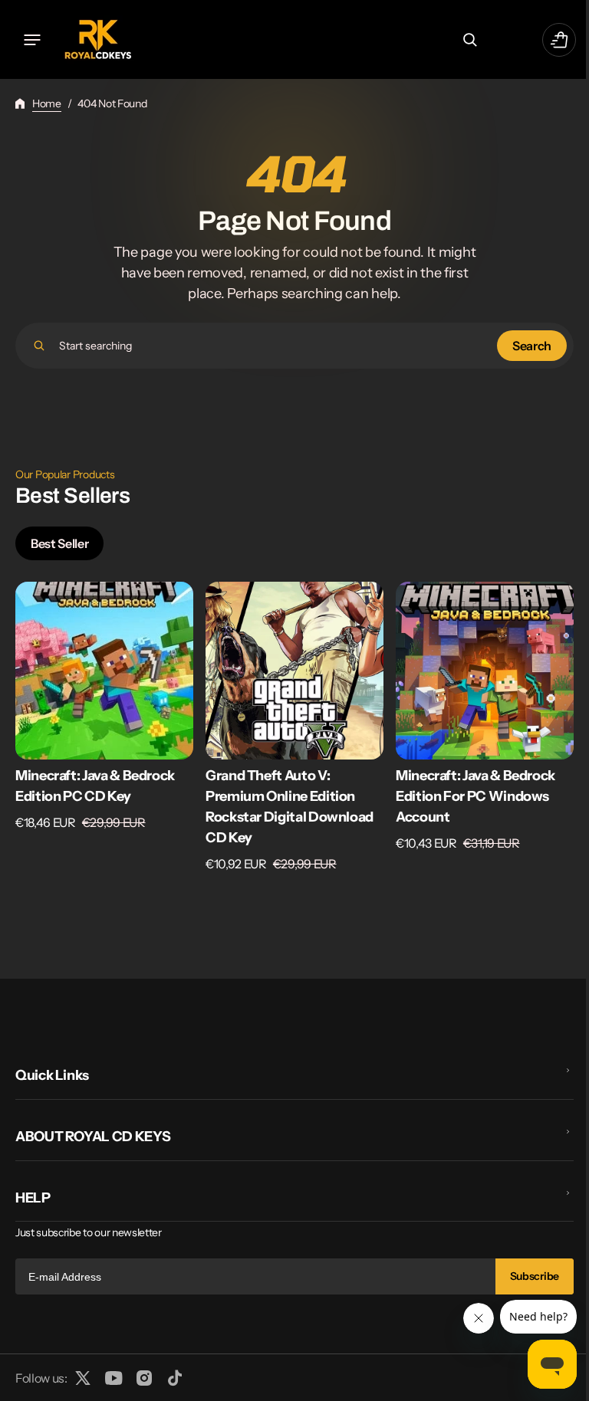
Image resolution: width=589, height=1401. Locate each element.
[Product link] (104, 727)
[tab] (59, 543)
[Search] (39, 346)
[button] (32, 40)
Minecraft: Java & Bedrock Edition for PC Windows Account (475, 796)
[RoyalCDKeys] (97, 39)
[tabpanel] (288, 731)
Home (46, 103)
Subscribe (523, 1276)
